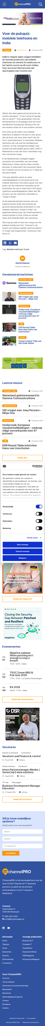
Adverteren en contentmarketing (15, 985)
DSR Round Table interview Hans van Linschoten (27, 329)
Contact (5, 1000)
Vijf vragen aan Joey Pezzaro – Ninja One (28, 298)
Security (5, 955)
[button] (5, 243)
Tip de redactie (8, 982)
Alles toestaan (22, 545)
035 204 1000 (11, 916)
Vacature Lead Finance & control (21, 756)
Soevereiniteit (8, 959)
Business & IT (27, 940)
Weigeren (22, 558)
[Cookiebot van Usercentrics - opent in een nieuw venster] (32, 466)
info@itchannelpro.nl (14, 919)
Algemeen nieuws (26, 293)
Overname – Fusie (26, 279)
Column (22, 337)
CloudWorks (27, 948)
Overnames (7, 963)
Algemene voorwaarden (16, 1018)
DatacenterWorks (29, 952)
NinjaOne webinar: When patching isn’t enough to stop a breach (21, 656)
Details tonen (32, 538)
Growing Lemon (34, 1022)
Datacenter (6, 952)
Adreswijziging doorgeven (12, 997)
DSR (21, 324)
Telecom (7, 50)
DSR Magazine (28, 955)
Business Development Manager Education (21, 787)
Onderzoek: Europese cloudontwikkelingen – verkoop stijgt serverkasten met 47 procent (29, 313)
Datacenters (24, 306)
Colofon (5, 1008)
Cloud (4, 948)
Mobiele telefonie (15, 249)
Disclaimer (6, 1004)
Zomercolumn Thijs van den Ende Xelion (29, 342)
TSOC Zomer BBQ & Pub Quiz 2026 (21, 674)
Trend (26, 249)
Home (4, 940)
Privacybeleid (31, 1018)
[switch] (39, 514)
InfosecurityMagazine (30, 959)
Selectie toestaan (22, 551)
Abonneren (6, 993)
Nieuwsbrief (7, 989)
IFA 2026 (15, 687)
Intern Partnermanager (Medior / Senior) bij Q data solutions (21, 771)
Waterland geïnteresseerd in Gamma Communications (30, 285)
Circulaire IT (27, 944)
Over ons (5, 978)
